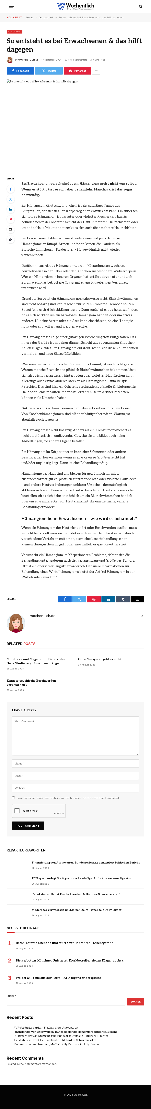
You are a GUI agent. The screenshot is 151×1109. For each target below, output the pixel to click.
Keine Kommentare (77, 60)
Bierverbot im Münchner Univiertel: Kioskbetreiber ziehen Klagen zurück (69, 960)
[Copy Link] (11, 239)
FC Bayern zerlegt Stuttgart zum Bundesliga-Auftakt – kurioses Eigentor (82, 878)
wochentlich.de (28, 60)
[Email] (11, 229)
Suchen (11, 996)
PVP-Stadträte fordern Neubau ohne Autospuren (46, 1027)
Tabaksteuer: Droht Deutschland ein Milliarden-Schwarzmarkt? (76, 894)
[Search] (140, 6)
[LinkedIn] (11, 209)
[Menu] (11, 6)
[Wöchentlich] (75, 6)
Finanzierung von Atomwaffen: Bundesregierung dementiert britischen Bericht (86, 862)
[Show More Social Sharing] (96, 71)
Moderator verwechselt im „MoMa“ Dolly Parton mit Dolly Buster (77, 910)
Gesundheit (14, 32)
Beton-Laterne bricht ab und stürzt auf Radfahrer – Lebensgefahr (64, 943)
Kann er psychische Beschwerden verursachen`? (31, 682)
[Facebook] (11, 189)
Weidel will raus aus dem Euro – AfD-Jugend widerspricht (58, 978)
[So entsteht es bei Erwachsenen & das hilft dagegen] (75, 124)
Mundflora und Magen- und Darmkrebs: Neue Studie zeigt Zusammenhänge (36, 661)
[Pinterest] (11, 219)
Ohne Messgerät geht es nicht (100, 659)
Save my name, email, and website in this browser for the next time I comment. (68, 798)
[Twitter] (11, 199)
